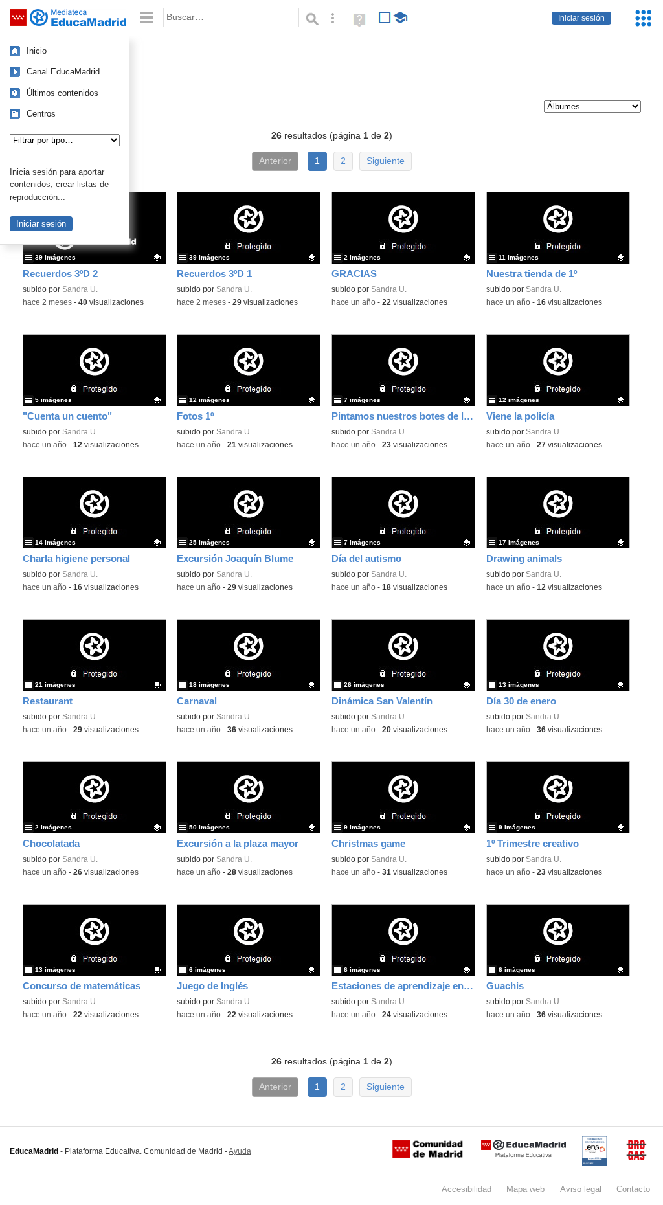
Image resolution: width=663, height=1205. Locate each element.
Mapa (525, 1189)
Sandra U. (80, 289)
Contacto (633, 1189)
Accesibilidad (466, 1189)
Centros (41, 113)
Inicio (37, 51)
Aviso (580, 1189)
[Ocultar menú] (146, 18)
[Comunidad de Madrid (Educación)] (427, 1155)
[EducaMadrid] (523, 1154)
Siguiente (385, 161)
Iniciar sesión (581, 18)
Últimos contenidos (62, 93)
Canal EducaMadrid (63, 71)
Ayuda (240, 1151)
